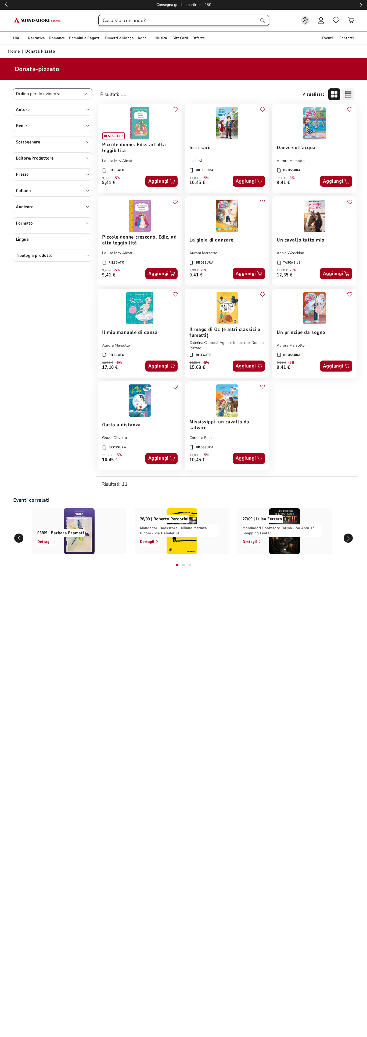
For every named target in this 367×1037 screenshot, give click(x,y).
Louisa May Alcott (117, 160)
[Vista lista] (348, 94)
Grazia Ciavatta (114, 437)
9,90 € (106, 178)
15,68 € (197, 367)
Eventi (327, 38)
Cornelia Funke (201, 437)
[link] (305, 20)
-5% (116, 178)
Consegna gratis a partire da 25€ (183, 4)
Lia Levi (195, 160)
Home (14, 51)
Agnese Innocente (235, 342)
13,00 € (282, 270)
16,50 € (194, 362)
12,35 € (285, 275)
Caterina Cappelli (203, 342)
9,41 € (108, 183)
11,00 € (194, 178)
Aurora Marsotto (291, 160)
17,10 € (110, 367)
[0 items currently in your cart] (351, 20)
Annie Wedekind (290, 252)
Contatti (346, 38)
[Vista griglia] (334, 94)
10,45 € (197, 183)
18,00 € (107, 362)
